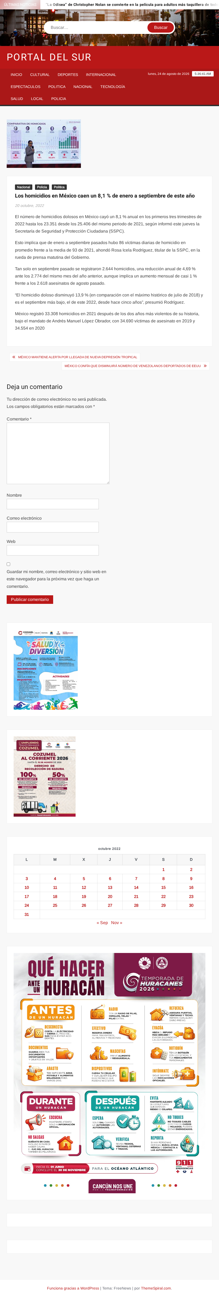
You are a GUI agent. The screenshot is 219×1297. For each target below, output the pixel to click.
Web (11, 541)
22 (163, 896)
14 (136, 887)
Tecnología (112, 86)
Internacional (101, 74)
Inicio (16, 74)
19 (84, 896)
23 (191, 896)
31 (27, 914)
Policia (58, 98)
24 (27, 905)
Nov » (116, 922)
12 (84, 887)
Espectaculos (25, 86)
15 (163, 887)
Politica (56, 86)
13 (110, 887)
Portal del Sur (49, 57)
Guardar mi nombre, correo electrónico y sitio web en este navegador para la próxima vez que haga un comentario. (56, 578)
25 (55, 905)
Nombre (14, 495)
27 (110, 905)
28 (136, 905)
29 (163, 905)
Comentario (19, 419)
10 (27, 887)
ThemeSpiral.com (156, 1288)
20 (110, 896)
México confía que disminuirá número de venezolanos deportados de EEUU (133, 366)
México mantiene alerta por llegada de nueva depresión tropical (77, 357)
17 (27, 896)
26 (84, 905)
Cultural (40, 74)
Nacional (82, 86)
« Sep (102, 922)
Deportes (68, 74)
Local (37, 98)
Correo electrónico (24, 518)
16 (191, 887)
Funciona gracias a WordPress (73, 1288)
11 (55, 887)
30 (191, 905)
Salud (17, 98)
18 (55, 896)
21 (136, 896)
